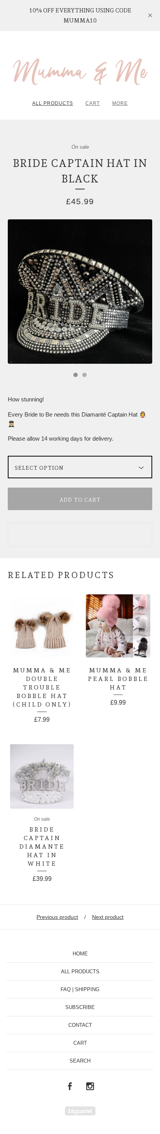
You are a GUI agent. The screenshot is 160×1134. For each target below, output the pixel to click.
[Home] (80, 68)
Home (80, 954)
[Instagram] (90, 1086)
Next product (107, 917)
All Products (52, 103)
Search (80, 1061)
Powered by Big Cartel (80, 1110)
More (120, 103)
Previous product (57, 917)
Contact (80, 1025)
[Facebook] (70, 1086)
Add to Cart (80, 500)
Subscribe (80, 1007)
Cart (92, 103)
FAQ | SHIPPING (80, 989)
